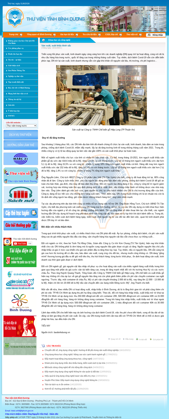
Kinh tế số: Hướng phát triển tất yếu (60, 389)
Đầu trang (129, 339)
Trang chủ (13, 34)
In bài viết (143, 340)
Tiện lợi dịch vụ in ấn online (57, 384)
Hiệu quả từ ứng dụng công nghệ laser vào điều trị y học (70, 376)
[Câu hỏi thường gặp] (20, 230)
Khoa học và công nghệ (59, 40)
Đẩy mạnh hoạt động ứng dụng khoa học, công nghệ (68, 359)
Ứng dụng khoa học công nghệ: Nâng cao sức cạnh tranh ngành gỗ (75, 354)
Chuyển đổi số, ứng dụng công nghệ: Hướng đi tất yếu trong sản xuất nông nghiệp (82, 350)
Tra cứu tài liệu (90, 34)
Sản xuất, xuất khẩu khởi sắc (56, 45)
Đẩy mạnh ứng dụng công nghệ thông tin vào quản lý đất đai (72, 372)
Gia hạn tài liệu (67, 34)
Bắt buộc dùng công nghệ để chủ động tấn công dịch (68, 367)
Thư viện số (131, 34)
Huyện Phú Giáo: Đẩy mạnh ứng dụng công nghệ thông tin (71, 380)
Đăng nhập (158, 35)
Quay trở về (115, 339)
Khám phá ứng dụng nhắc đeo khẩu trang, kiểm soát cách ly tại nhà (75, 363)
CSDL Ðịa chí (111, 34)
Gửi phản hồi (158, 340)
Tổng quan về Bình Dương (39, 34)
